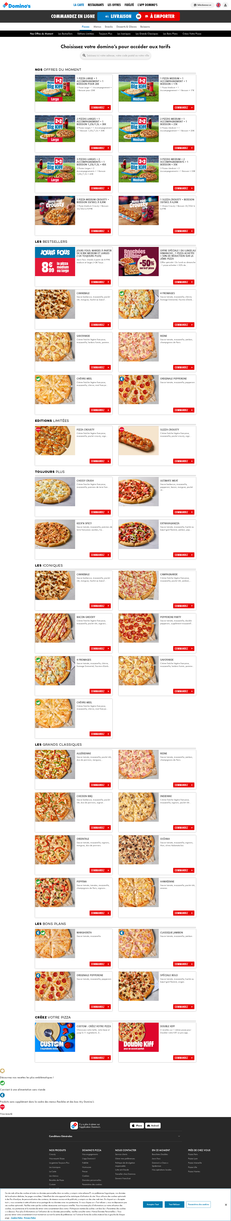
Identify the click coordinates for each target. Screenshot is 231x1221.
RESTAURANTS (96, 5)
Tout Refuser (174, 1204)
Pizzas (85, 26)
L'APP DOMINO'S (147, 5)
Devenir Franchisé (123, 1178)
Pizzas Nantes (194, 1171)
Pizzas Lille (192, 1167)
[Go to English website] (218, 5)
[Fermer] (226, 1204)
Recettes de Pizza (56, 1180)
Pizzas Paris (193, 1154)
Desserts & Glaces (126, 26)
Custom (52, 1184)
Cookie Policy (17, 1217)
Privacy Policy (30, 1217)
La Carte (79, 5)
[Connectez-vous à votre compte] (225, 5)
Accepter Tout (153, 1204)
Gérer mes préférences (125, 1158)
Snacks (109, 26)
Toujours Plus (105, 33)
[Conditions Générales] (179, 1136)
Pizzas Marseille (195, 1162)
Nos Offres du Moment (41, 33)
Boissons (145, 26)
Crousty (52, 1154)
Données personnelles (91, 1180)
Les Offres (114, 5)
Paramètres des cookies (92, 1184)
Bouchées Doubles (160, 1154)
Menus (97, 26)
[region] (115, 1204)
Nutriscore (86, 1167)
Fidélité (85, 1162)
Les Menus (53, 1176)
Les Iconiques (124, 33)
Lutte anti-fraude (122, 1169)
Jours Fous (156, 1158)
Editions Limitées (85, 33)
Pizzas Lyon (193, 1158)
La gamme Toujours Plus (59, 1162)
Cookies (85, 1176)
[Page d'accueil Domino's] (17, 5)
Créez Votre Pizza (192, 33)
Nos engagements (90, 1154)
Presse (85, 1171)
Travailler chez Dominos (125, 1174)
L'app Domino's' (89, 1158)
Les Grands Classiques (147, 33)
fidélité (129, 5)
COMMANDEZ (97, 107)
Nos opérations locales (161, 1169)
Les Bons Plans (170, 33)
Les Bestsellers (65, 33)
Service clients (121, 1154)
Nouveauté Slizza (56, 1158)
